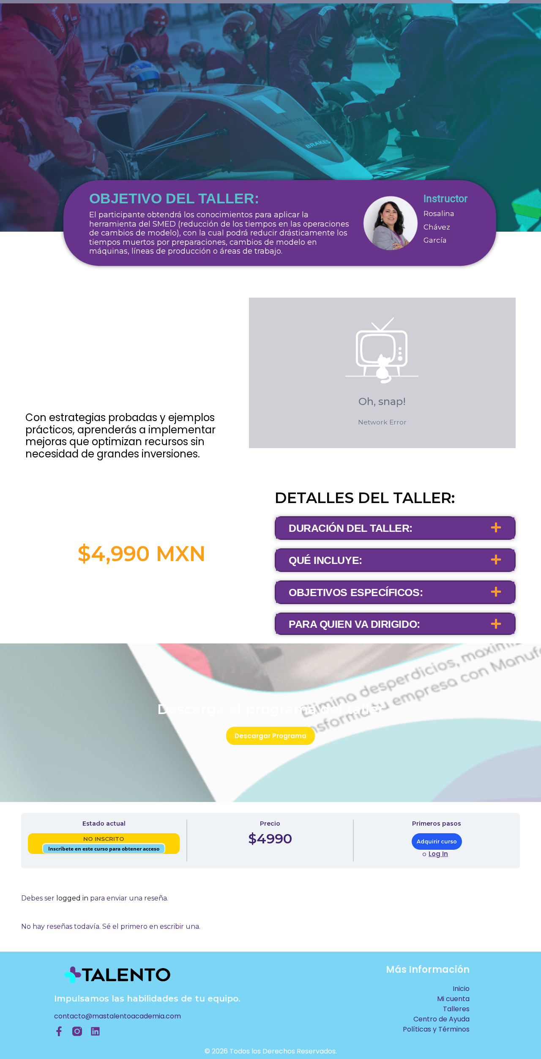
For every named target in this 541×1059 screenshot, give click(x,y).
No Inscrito (103, 838)
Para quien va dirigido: (354, 624)
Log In (438, 854)
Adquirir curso (437, 841)
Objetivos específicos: (356, 592)
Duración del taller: (351, 528)
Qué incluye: (325, 560)
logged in (72, 898)
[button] (395, 528)
